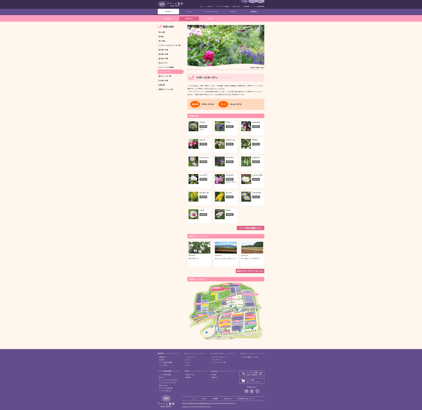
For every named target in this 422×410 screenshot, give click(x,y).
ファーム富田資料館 (258, 6)
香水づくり (162, 377)
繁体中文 (260, 1)
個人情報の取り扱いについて (246, 398)
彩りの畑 (162, 41)
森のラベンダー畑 (165, 76)
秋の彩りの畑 (163, 54)
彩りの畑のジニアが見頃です (250, 258)
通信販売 (254, 11)
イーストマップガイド (218, 357)
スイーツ (188, 360)
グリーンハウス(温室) (166, 67)
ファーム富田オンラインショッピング (253, 381)
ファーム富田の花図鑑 (165, 362)
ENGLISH (253, 1)
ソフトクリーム (190, 357)
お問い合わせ (236, 6)
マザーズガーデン (165, 72)
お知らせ (209, 6)
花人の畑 (162, 32)
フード (187, 362)
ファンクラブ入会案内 (222, 6)
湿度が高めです (193, 258)
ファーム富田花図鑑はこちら (250, 228)
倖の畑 (161, 36)
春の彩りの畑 (163, 50)
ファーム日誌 (163, 365)
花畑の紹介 (189, 18)
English (214, 374)
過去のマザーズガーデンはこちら (250, 271)
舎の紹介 (210, 18)
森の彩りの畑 (163, 58)
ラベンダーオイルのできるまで (168, 380)
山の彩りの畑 (163, 80)
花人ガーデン (163, 63)
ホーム (202, 6)
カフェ (189, 11)
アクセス (232, 11)
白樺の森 (162, 85)
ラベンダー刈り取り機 (165, 388)
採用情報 (246, 6)
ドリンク (188, 365)
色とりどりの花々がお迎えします (225, 258)
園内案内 (168, 11)
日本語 (245, 1)
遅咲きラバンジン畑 (166, 89)
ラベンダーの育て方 (165, 391)
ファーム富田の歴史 (165, 374)
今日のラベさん (190, 374)
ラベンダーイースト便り (219, 362)
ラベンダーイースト (211, 11)
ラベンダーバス (216, 360)
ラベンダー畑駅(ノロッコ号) (249, 357)
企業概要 (215, 398)
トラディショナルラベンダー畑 (169, 45)
